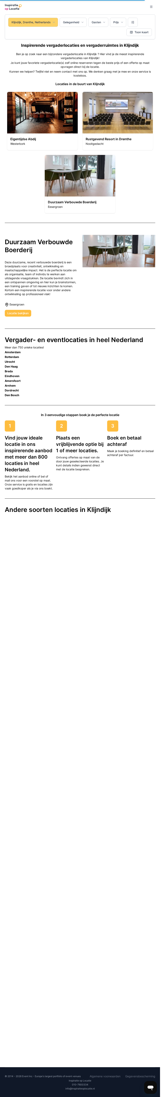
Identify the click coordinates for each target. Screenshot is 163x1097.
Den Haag (11, 366)
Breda (9, 371)
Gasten (96, 22)
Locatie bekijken (18, 313)
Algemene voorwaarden (105, 1076)
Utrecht (10, 361)
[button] (42, 121)
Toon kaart (141, 32)
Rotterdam (12, 357)
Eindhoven (12, 376)
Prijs (116, 22)
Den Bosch (12, 395)
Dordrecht (12, 390)
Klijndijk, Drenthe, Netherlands (31, 22)
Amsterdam (13, 352)
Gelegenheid (71, 22)
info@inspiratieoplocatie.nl (80, 1088)
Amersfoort (12, 380)
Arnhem (10, 385)
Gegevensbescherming (140, 1076)
